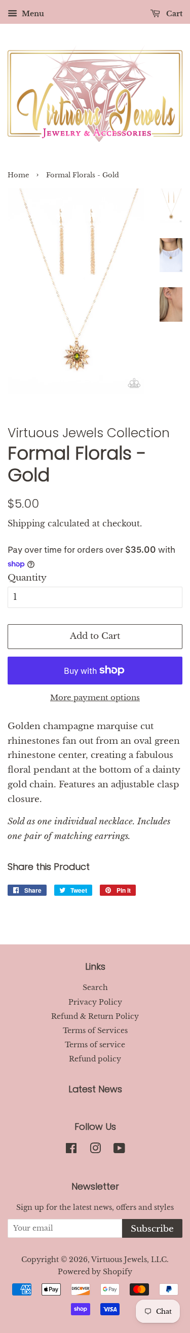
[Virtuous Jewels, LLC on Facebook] (71, 1150)
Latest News (95, 1089)
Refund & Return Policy (95, 1016)
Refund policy (95, 1058)
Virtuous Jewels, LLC (129, 1259)
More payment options (95, 697)
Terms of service (95, 1044)
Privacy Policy (95, 1002)
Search (95, 987)
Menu (32, 13)
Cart (173, 13)
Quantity (27, 578)
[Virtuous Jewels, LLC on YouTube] (119, 1150)
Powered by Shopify (95, 1271)
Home (18, 175)
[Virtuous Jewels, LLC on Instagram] (95, 1150)
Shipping (26, 523)
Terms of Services (95, 1030)
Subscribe (152, 1229)
